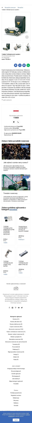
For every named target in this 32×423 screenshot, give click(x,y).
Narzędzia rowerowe (10, 7)
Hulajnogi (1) (16, 349)
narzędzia (13, 210)
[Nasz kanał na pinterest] (16, 307)
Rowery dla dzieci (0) (16, 321)
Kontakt (16, 405)
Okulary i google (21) (16, 337)
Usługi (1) (16, 354)
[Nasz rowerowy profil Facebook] (9, 307)
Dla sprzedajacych (16, 371)
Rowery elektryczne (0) (16, 324)
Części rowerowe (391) (16, 326)
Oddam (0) (16, 357)
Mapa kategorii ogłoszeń (16, 381)
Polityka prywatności (16, 393)
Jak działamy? (16, 378)
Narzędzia (20, 7)
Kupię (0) (16, 359)
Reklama (16, 403)
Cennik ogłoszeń (16, 373)
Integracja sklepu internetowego (16, 368)
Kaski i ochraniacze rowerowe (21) (16, 331)
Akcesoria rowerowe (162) (16, 329)
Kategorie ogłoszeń (16, 316)
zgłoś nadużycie (7, 100)
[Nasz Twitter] (22, 307)
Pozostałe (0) (16, 347)
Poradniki (16, 383)
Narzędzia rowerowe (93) (16, 339)
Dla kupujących (16, 376)
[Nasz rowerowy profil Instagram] (12, 307)
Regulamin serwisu (16, 395)
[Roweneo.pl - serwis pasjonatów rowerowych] (16, 288)
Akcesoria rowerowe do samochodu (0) (16, 342)
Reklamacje (16, 398)
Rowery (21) (16, 319)
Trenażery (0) (16, 344)
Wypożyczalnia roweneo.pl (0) (16, 352)
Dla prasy (16, 400)
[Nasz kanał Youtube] (19, 307)
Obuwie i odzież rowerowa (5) (16, 334)
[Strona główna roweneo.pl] (2, 7)
